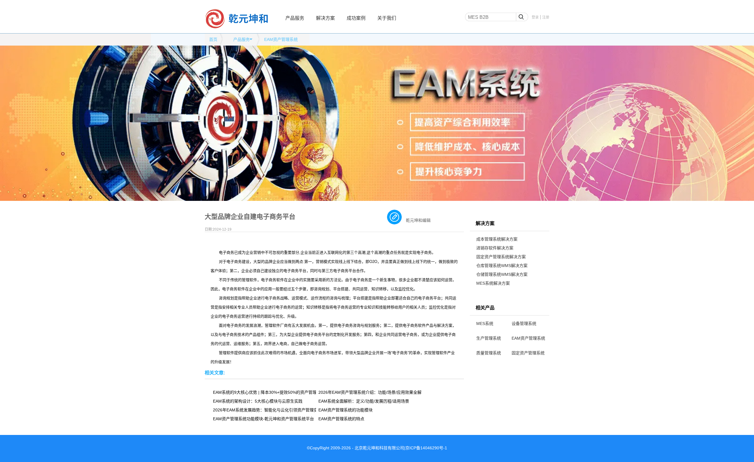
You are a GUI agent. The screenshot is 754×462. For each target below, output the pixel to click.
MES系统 (484, 323)
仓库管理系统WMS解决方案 (502, 265)
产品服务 (294, 18)
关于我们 (386, 18)
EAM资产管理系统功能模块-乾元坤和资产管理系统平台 (263, 418)
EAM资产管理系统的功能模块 (345, 410)
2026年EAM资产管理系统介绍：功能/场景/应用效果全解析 (369, 392)
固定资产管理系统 (528, 353)
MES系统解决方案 (493, 283)
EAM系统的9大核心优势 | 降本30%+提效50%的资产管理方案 (264, 392)
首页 (213, 39)
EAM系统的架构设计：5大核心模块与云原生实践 (257, 401)
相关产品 (485, 307)
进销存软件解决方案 (494, 248)
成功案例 (356, 18)
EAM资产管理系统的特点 (341, 418)
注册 (545, 17)
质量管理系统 (488, 353)
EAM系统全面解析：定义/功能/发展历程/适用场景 (363, 401)
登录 (535, 17)
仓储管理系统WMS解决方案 (502, 274)
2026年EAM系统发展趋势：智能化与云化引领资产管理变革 (264, 410)
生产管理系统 (488, 338)
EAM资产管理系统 (528, 338)
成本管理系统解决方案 (496, 239)
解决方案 (325, 18)
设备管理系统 (524, 323)
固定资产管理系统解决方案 (501, 256)
